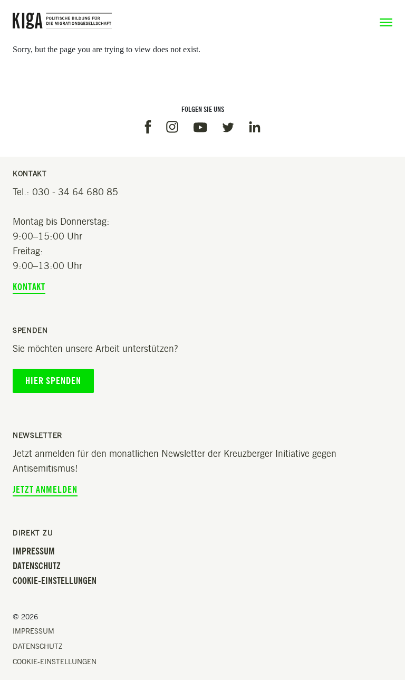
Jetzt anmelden (45, 489)
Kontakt (29, 287)
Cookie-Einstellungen (55, 581)
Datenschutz (37, 566)
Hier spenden (53, 381)
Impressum (34, 551)
